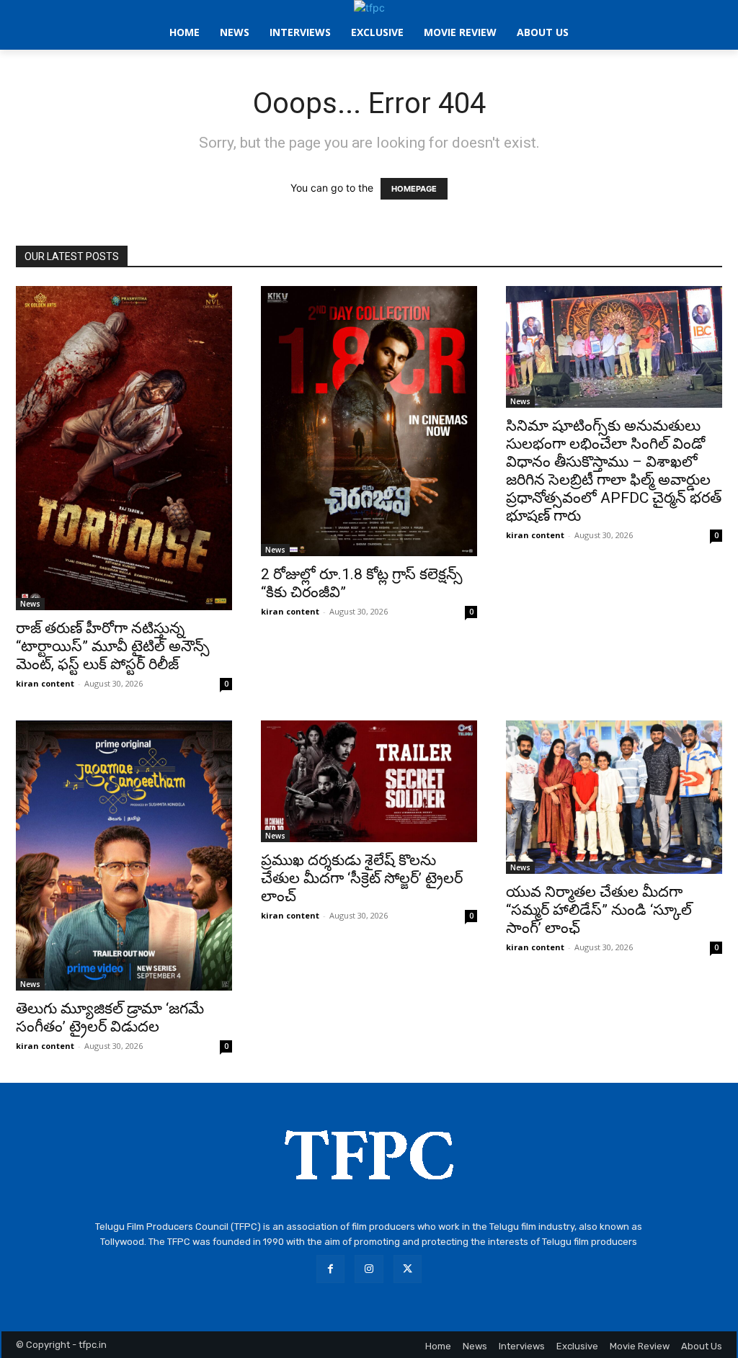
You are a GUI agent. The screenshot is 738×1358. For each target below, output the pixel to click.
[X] (408, 1269)
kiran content (45, 683)
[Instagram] (369, 1269)
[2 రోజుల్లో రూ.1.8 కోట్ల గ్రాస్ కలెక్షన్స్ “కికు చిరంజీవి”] (369, 421)
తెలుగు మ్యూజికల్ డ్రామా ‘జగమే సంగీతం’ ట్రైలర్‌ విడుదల (110, 1017)
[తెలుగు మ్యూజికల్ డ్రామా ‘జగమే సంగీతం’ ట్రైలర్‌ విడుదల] (124, 855)
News (30, 604)
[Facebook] (330, 1269)
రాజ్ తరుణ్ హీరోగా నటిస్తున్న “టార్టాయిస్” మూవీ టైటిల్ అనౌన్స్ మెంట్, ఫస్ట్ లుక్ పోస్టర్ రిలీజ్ (113, 646)
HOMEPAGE (414, 189)
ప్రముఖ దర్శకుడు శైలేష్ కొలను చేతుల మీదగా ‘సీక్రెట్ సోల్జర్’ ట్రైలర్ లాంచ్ (362, 878)
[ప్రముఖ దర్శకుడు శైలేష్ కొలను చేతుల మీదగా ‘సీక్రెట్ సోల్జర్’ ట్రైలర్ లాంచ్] (369, 780)
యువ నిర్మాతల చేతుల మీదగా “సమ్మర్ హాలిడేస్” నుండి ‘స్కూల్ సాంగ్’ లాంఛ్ (599, 910)
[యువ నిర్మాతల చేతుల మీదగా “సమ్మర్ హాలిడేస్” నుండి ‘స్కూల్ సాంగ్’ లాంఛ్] (614, 796)
